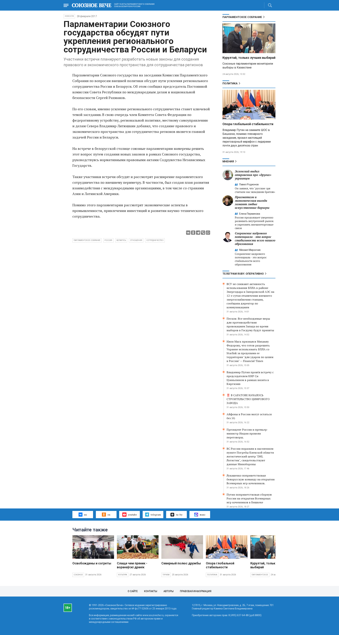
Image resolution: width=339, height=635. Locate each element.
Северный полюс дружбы (181, 563)
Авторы (168, 591)
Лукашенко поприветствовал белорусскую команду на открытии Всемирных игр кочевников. (251, 479)
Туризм (166, 575)
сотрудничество (154, 240)
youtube (132, 514)
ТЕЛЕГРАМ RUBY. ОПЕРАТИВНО (243, 273)
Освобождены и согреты (91, 563)
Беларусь (121, 240)
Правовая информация (195, 591)
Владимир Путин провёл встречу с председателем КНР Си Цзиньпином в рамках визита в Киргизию (250, 378)
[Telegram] (198, 232)
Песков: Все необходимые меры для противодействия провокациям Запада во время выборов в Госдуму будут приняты (250, 324)
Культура (122, 575)
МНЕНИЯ (228, 161)
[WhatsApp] (208, 232)
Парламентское (260, 575)
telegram (156, 514)
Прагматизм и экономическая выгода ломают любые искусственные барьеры (252, 202)
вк (85, 514)
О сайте (133, 591)
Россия (108, 240)
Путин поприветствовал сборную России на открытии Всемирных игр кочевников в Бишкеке (249, 498)
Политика (230, 83)
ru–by (179, 514)
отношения (136, 240)
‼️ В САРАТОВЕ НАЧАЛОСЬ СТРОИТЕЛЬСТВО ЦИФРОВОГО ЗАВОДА (248, 399)
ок (109, 514)
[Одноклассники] (193, 232)
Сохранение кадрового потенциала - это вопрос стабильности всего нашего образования (255, 238)
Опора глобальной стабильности (247, 124)
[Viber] (203, 232)
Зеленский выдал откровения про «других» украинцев (253, 174)
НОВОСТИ (69, 16)
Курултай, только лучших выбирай (248, 57)
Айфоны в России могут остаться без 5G (249, 416)
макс (203, 514)
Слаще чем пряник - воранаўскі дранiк (132, 565)
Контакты (150, 591)
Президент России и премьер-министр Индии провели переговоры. (247, 433)
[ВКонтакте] (188, 232)
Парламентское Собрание (87, 240)
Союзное (78, 575)
